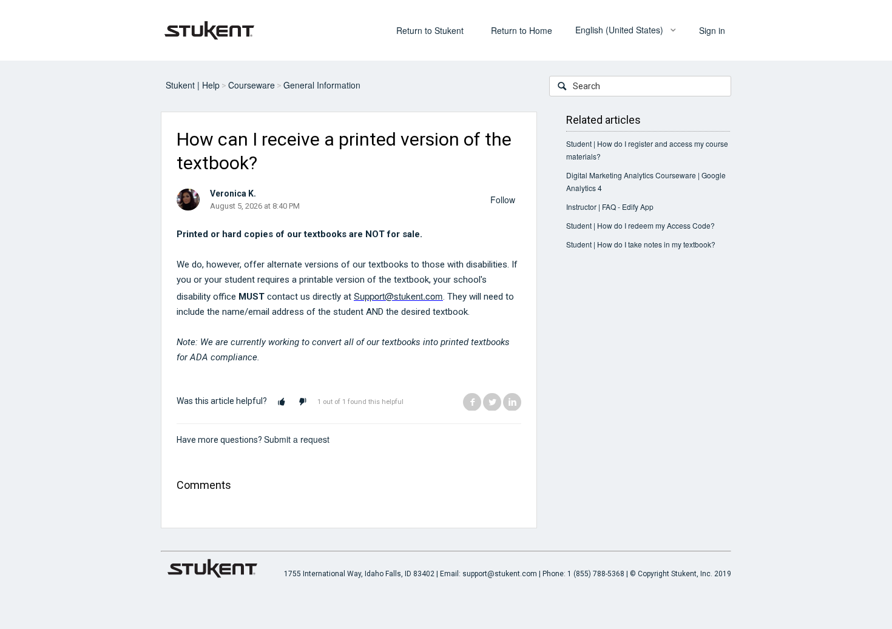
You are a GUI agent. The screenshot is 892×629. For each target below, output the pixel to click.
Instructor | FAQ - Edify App (610, 206)
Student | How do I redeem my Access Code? (640, 225)
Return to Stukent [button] (430, 30)
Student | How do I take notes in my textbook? (640, 244)
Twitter (492, 401)
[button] (281, 401)
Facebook (472, 401)
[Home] (209, 29)
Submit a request (296, 439)
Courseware (251, 85)
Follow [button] (502, 199)
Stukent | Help (193, 85)
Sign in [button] (712, 30)
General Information (321, 85)
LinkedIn (512, 401)
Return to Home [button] (521, 30)
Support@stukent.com (398, 295)
